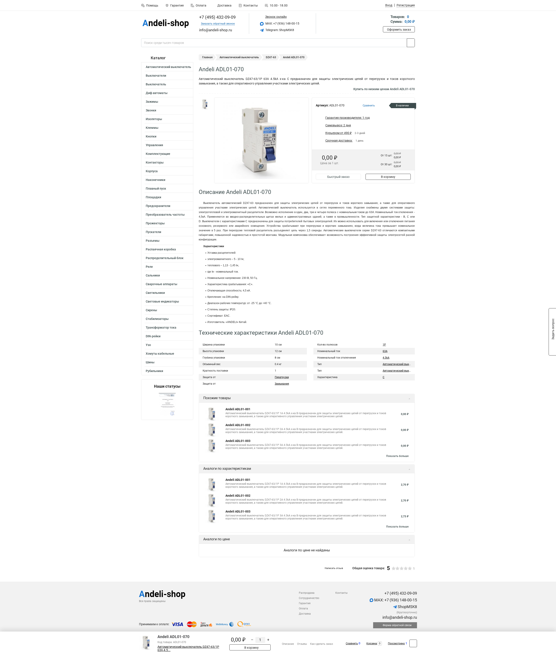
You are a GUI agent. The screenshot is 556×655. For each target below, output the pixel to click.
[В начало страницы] (413, 643)
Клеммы (152, 127)
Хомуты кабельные (160, 353)
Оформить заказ (399, 29)
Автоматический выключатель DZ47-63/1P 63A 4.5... (188, 648)
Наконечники (155, 180)
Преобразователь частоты (165, 214)
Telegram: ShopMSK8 (279, 30)
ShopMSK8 (407, 606)
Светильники (155, 292)
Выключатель (156, 84)
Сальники (153, 275)
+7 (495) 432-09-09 (217, 17)
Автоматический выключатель (168, 67)
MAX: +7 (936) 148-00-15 (282, 23)
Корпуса (152, 171)
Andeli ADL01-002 (237, 425)
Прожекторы (155, 223)
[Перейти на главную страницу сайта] (165, 23)
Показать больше (397, 456)
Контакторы (155, 162)
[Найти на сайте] (411, 42)
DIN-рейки (153, 336)
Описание (288, 643)
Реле (149, 266)
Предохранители (158, 206)
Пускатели (153, 232)
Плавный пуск (156, 188)
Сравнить (352, 643)
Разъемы (152, 240)
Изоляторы (154, 119)
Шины (150, 362)
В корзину (388, 177)
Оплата (201, 5)
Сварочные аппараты (161, 284)
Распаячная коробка (161, 249)
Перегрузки (282, 377)
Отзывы (302, 643)
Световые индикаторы (162, 301)
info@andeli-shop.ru (399, 617)
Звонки (151, 110)
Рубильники (154, 371)
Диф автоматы (156, 93)
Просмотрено (396, 643)
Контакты (250, 5)
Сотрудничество (309, 598)
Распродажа (306, 592)
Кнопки (151, 136)
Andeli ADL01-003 (237, 441)
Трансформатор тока (161, 327)
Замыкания (282, 383)
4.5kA (386, 357)
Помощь (152, 5)
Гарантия (177, 5)
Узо (148, 345)
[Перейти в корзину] (386, 19)
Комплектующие (158, 153)
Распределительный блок (165, 258)
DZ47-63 (271, 57)
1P (384, 344)
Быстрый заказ (338, 177)
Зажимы (152, 101)
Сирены (151, 310)
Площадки (153, 197)
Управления (154, 145)
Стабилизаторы (157, 319)
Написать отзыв (334, 568)
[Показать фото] (205, 104)
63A (385, 351)
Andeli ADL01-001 (237, 409)
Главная (207, 57)
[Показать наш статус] (167, 404)
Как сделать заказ (321, 643)
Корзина (371, 643)
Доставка (224, 5)
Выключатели (156, 75)
